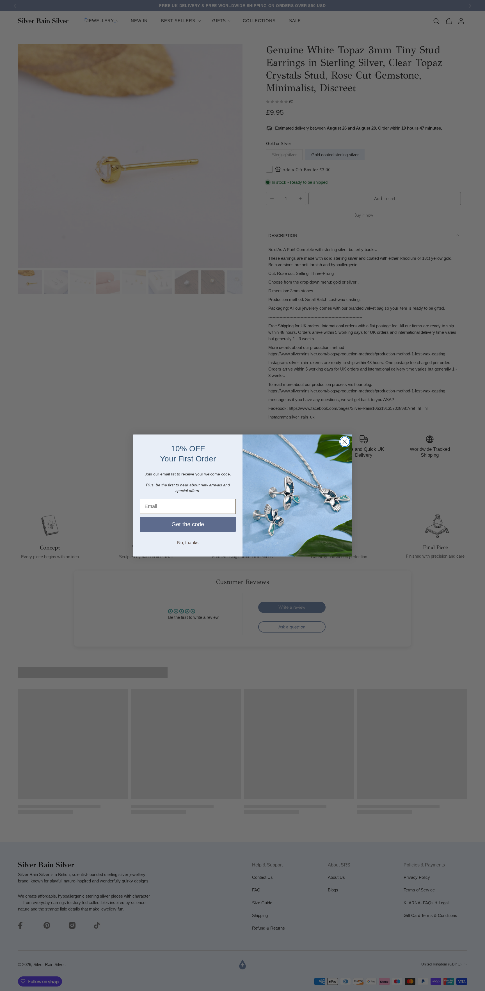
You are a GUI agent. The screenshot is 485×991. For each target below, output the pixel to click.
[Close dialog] (345, 442)
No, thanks (187, 542)
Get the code (187, 524)
